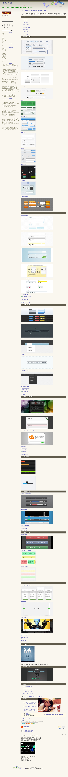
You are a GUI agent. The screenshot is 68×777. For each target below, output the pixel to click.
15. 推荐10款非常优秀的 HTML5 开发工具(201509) (9, 82)
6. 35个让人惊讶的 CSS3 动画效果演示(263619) (8, 70)
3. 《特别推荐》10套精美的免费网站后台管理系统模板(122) (10, 100)
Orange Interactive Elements (25, 196)
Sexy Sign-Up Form (24, 398)
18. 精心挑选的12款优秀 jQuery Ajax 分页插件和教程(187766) (10, 84)
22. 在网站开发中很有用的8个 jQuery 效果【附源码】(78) (9, 119)
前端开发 (31, 7)
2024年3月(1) (4, 48)
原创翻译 (24, 718)
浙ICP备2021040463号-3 (39, 768)
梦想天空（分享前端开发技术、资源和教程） (31, 694)
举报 (65, 733)
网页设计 (12, 7)
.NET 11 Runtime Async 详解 (25, 758)
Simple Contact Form (24, 297)
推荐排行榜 (10, 98)
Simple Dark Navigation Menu (26, 370)
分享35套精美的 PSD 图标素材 (27, 688)
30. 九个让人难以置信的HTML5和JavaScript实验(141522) (9, 96)
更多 (2, 42)
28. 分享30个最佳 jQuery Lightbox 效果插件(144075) (9, 94)
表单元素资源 (25, 20)
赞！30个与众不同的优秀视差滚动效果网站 (29, 705)
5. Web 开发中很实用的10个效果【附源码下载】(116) (9, 102)
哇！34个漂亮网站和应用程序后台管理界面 (29, 710)
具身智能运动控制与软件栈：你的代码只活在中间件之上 (28, 756)
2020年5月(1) (4, 51)
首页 (3, 7)
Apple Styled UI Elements (25, 54)
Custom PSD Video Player (25, 525)
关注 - (28, 727)
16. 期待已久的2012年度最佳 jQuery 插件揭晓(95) (8, 114)
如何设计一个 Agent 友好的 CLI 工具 (26, 760)
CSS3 (28, 7)
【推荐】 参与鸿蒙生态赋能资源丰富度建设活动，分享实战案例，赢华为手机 (31, 738)
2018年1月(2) (4, 60)
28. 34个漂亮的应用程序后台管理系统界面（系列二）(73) (9, 127)
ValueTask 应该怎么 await (24, 759)
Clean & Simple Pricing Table (26, 585)
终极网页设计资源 (25, 34)
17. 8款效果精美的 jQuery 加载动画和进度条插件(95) (9, 115)
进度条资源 (24, 25)
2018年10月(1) (4, 57)
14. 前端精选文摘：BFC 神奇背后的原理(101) (8, 111)
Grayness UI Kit (23, 70)
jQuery (21, 7)
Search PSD (23, 246)
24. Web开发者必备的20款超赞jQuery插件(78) (8, 122)
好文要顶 (24, 723)
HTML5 (24, 7)
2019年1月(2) (4, 55)
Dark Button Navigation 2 (25, 386)
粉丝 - (25, 727)
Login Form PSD (23, 446)
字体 (3, 38)
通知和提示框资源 (25, 29)
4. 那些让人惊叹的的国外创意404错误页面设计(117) (9, 101)
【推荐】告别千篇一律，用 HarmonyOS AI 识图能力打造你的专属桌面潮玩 (30, 739)
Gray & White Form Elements (25, 294)
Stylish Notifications (24, 566)
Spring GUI (22, 100)
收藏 (64, 733)
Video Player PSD (24, 528)
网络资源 (27, 718)
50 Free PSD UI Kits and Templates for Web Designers (33, 696)
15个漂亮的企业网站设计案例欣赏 (28, 730)
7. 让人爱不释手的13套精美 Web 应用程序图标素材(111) (9, 105)
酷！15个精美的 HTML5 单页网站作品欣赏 (29, 702)
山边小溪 (27, 713)
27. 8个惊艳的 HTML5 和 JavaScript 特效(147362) (8, 93)
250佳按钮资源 (25, 32)
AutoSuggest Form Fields (25, 231)
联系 (5, 7)
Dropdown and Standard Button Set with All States (29, 306)
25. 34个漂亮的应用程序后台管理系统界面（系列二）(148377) (10, 91)
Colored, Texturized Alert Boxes (26, 550)
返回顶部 (65, 734)
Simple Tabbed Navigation (25, 338)
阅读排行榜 (10, 63)
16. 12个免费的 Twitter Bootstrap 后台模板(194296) (9, 83)
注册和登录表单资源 (26, 24)
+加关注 (22, 728)
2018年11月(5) (4, 56)
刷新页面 (62, 734)
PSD (23, 720)
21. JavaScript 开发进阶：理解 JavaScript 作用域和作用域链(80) (10, 118)
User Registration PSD (24, 452)
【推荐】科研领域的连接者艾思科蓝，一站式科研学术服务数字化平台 (30, 740)
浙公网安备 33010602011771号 (30, 768)
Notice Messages (24, 534)
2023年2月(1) (4, 50)
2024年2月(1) (4, 49)
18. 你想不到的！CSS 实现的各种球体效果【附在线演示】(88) (10, 116)
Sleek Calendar (23, 640)
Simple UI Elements (24, 38)
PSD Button (23, 392)
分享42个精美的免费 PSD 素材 (27, 691)
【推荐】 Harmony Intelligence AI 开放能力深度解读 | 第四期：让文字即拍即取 (31, 737)
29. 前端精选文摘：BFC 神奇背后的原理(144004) (8, 95)
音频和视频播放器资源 (26, 27)
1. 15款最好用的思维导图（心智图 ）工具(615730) (8, 64)
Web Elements (23, 164)
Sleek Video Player (24, 509)
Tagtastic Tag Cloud (24, 634)
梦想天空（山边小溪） (26, 726)
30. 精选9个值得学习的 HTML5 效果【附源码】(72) (9, 129)
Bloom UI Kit (23, 148)
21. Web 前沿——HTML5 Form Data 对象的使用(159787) (9, 87)
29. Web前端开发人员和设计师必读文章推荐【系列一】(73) (10, 128)
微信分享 (35, 723)
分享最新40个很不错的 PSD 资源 (28, 693)
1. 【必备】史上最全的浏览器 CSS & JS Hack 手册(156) (9, 99)
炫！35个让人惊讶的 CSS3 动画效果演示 (29, 703)
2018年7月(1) (4, 58)
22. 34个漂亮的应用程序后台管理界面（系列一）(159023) (9, 88)
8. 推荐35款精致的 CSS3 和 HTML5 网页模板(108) (8, 106)
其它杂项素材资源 (25, 31)
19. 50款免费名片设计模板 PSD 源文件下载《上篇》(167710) (10, 85)
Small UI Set (23, 132)
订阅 (8, 7)
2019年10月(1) (4, 52)
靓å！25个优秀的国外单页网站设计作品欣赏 (30, 706)
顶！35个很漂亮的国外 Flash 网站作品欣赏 (29, 709)
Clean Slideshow (23, 601)
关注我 (27, 723)
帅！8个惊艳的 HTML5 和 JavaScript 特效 (29, 707)
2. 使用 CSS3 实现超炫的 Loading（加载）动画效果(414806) (10, 65)
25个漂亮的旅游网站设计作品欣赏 (28, 731)
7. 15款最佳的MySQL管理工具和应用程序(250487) (9, 71)
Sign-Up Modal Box (24, 414)
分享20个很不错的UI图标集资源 (28, 689)
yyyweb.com (27, 714)
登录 (31, 735)
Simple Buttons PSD (24, 389)
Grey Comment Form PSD (25, 301)
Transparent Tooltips (24, 637)
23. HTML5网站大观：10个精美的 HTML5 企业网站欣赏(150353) (10, 89)
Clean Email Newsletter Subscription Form (28, 430)
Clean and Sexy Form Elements (26, 278)
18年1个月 (5, 16)
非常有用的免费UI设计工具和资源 (28, 686)
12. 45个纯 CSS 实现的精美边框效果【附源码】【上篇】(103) (10, 109)
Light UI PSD (23, 86)
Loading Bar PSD (24, 474)
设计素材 (30, 718)
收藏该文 (31, 723)
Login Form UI (23, 449)
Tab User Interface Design (25, 262)
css (3, 39)
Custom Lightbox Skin (24, 617)
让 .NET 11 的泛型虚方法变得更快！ (26, 757)
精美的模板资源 (25, 19)
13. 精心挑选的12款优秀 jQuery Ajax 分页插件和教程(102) (9, 110)
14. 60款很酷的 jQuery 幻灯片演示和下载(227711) (8, 81)
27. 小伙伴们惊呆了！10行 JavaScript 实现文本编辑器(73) (9, 126)
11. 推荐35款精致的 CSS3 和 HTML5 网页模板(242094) (9, 76)
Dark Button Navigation (25, 322)
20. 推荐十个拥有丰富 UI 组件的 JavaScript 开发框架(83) (9, 117)
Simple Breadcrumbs (24, 354)
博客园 (32, 767)
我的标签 (10, 32)
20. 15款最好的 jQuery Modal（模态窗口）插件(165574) (9, 86)
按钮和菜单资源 (25, 22)
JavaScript (17, 7)
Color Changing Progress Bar (26, 458)
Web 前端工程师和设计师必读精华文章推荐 (29, 700)
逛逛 (34, 735)
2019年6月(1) (4, 54)
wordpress (4, 40)
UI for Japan (23, 180)
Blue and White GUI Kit (25, 116)
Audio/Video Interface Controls (26, 493)
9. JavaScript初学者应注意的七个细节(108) (7, 107)
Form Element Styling (24, 215)
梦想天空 (7, 3)
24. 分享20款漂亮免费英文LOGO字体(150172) (8, 90)
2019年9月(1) (4, 53)
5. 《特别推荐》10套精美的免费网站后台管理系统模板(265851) (10, 69)
